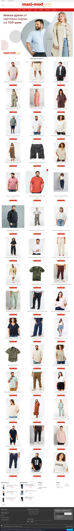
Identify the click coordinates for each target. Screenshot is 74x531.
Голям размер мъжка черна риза (13, 230)
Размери (47, 9)
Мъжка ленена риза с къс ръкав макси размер (13, 81)
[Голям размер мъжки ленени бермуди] (37, 71)
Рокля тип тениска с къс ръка (37, 418)
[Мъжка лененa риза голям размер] (37, 125)
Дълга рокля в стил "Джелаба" (37, 108)
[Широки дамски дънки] (37, 327)
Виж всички (40, 488)
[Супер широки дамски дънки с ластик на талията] (3, 487)
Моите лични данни (69, 526)
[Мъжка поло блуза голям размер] (13, 182)
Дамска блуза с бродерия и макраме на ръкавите (61, 311)
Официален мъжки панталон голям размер (30, 485)
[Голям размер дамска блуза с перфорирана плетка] (61, 125)
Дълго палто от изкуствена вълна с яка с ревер (11, 498)
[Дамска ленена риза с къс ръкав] (61, 98)
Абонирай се (4, 504)
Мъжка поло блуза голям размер (13, 195)
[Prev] (3, 34)
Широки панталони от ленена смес (13, 108)
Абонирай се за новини (42, 487)
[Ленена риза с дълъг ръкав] (37, 354)
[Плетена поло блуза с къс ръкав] (13, 125)
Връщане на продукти (5, 517)
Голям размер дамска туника (61, 162)
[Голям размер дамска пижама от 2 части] (61, 408)
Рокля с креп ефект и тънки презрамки (13, 162)
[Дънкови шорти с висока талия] (61, 327)
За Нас (35, 9)
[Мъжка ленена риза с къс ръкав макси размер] (13, 71)
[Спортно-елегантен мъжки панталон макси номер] (61, 273)
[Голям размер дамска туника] (61, 152)
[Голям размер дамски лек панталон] (13, 300)
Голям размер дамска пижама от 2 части (61, 418)
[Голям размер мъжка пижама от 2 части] (13, 435)
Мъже (24, 9)
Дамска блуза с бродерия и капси (13, 418)
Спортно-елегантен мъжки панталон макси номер (61, 284)
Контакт (41, 9)
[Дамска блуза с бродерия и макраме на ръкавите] (61, 300)
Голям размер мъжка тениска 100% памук (37, 195)
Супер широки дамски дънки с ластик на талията (11, 486)
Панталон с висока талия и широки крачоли (61, 257)
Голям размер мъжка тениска (37, 284)
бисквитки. (44, 529)
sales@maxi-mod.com (60, 516)
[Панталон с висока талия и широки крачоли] (61, 246)
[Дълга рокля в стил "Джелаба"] (37, 98)
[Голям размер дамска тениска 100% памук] (13, 327)
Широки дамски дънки (37, 338)
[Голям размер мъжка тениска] (37, 273)
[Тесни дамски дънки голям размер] (61, 182)
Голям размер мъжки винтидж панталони (37, 162)
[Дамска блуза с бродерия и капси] (13, 408)
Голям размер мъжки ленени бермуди (37, 81)
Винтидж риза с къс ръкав (13, 365)
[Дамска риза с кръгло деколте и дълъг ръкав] (61, 216)
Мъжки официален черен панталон (29, 498)
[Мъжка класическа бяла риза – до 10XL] (37, 246)
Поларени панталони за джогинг (13, 472)
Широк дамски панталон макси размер (37, 230)
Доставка (54, 9)
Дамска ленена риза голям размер (61, 445)
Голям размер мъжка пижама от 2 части (13, 445)
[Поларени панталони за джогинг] (13, 462)
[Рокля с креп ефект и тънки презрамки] (13, 152)
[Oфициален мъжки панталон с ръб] (37, 435)
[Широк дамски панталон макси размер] (37, 216)
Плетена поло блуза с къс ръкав (13, 135)
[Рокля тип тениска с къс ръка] (37, 408)
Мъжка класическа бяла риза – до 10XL (37, 257)
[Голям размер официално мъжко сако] (61, 71)
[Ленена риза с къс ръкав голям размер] (13, 273)
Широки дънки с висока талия (30, 491)
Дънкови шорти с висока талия (61, 338)
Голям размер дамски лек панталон (13, 311)
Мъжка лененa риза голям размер (37, 135)
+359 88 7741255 (11, 0)
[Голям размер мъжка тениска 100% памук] (37, 182)
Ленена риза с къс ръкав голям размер (13, 284)
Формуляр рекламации (5, 519)
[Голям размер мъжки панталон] (37, 381)
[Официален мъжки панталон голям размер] (22, 486)
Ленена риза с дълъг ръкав (37, 365)
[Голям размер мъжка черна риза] (13, 216)
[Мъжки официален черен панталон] (22, 499)
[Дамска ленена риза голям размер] (61, 435)
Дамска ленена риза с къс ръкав (61, 108)
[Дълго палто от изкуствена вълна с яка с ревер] (3, 499)
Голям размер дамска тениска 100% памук (13, 338)
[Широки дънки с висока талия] (22, 492)
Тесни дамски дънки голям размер (61, 195)
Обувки (29, 9)
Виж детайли (13, 85)
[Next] (71, 34)
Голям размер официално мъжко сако (61, 81)
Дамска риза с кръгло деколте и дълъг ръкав (61, 230)
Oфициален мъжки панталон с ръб (37, 445)
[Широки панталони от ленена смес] (13, 98)
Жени (19, 9)
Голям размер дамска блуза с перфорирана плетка (61, 135)
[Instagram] (72, 1)
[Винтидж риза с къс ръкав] (13, 354)
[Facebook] (70, 1)
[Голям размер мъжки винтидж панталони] (37, 152)
